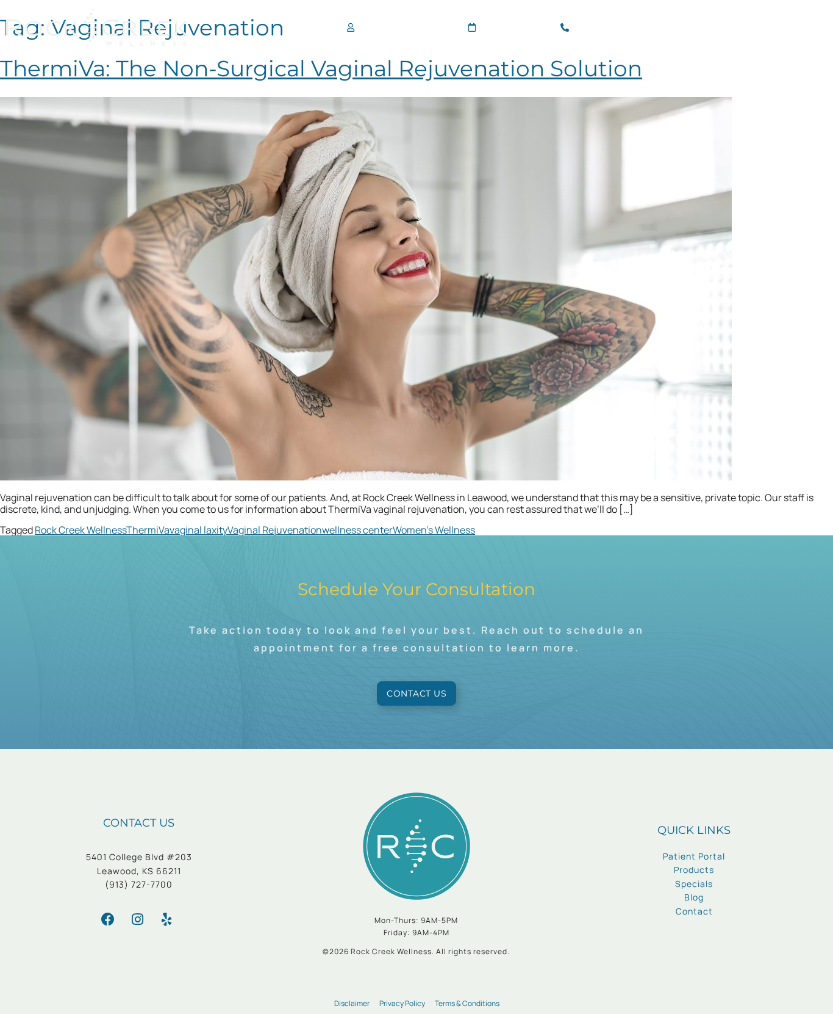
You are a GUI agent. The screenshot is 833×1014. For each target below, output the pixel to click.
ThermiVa (148, 530)
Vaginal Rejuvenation (274, 530)
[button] (816, 27)
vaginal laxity (198, 530)
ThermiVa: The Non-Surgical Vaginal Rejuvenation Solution (321, 68)
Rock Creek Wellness (80, 530)
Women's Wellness (434, 530)
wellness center (357, 530)
